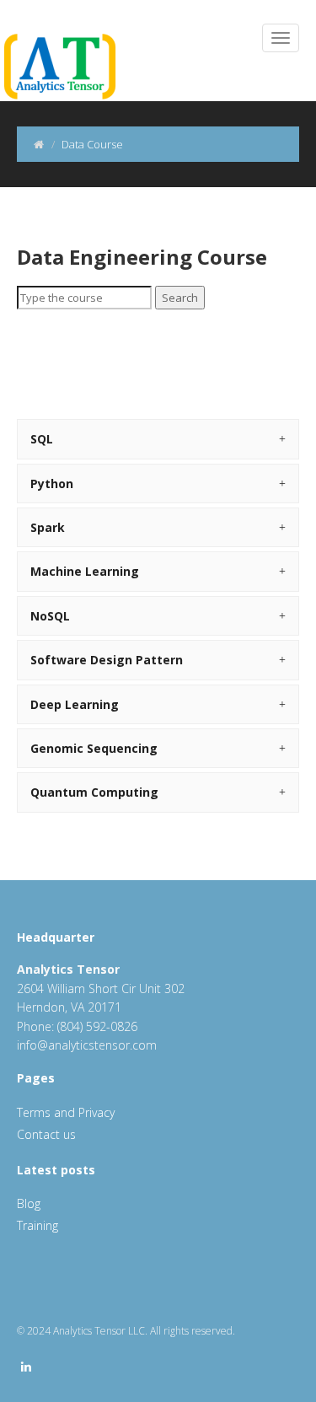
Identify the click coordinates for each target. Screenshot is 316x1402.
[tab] (158, 439)
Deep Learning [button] (74, 704)
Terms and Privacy (66, 1112)
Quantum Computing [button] (94, 792)
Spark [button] (47, 527)
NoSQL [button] (50, 616)
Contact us (46, 1134)
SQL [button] (41, 439)
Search (180, 297)
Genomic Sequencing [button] (94, 748)
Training (37, 1225)
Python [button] (51, 483)
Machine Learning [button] (84, 571)
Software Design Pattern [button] (106, 660)
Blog (28, 1203)
